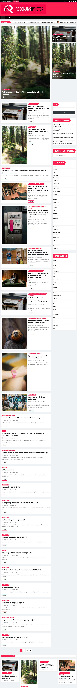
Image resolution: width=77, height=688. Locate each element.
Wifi (54, 307)
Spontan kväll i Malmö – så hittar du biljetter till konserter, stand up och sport (38, 168)
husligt (54, 261)
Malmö (54, 264)
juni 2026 (55, 149)
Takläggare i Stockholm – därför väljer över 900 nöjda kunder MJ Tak (24, 45)
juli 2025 (55, 173)
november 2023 (56, 195)
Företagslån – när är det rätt (11, 467)
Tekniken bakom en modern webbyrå (15, 617)
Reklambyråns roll (8, 449)
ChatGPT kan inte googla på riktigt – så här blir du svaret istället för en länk (38, 255)
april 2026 (55, 152)
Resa (54, 269)
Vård (54, 296)
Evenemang (55, 239)
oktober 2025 (56, 168)
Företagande (56, 250)
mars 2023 (55, 203)
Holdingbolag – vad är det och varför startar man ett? (20, 482)
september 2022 (56, 217)
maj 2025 (55, 176)
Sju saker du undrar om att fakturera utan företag (37, 336)
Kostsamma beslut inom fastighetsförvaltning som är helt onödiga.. (25, 432)
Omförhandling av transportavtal (13, 499)
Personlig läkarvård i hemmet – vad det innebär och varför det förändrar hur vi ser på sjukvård (38, 193)
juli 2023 (55, 200)
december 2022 (56, 211)
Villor (54, 299)
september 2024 (56, 184)
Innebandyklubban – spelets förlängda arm (17, 532)
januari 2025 (56, 181)
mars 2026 (55, 154)
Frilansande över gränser (10, 567)
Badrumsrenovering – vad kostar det (14, 517)
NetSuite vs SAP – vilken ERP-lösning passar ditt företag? (21, 549)
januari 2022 (56, 228)
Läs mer (31, 101)
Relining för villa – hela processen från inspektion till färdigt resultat (64, 37)
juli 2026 (55, 146)
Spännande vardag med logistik (13, 582)
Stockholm (55, 280)
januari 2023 (56, 209)
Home (3, 17)
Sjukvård (55, 272)
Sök (55, 84)
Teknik (54, 288)
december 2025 (56, 162)
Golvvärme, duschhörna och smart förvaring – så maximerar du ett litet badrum (39, 279)
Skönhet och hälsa (57, 275)
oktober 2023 (56, 198)
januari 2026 (56, 160)
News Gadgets (23, 686)
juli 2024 (55, 187)
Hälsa (54, 253)
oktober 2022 (56, 214)
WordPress (16, 686)
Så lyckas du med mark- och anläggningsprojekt (18, 599)
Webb (54, 302)
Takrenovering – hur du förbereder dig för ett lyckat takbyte (63, 74)
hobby (54, 256)
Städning (55, 277)
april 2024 (55, 192)
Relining (55, 267)
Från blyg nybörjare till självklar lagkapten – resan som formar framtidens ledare (38, 232)
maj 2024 (55, 190)
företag (54, 248)
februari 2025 (56, 179)
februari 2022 (56, 225)
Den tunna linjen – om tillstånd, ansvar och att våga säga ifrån (23, 397)
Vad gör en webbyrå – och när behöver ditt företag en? (38, 301)
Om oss (8, 17)
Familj (54, 245)
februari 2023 (56, 206)
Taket (54, 286)
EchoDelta (6, 48)
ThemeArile (30, 686)
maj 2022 (55, 219)
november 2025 (56, 165)
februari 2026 (56, 157)
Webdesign (55, 305)
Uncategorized (56, 294)
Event (54, 242)
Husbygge (55, 258)
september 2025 (56, 171)
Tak (54, 283)
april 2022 (55, 222)
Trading (55, 291)
